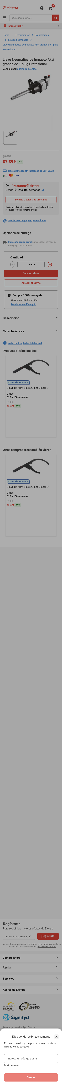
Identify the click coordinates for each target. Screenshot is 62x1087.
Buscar (31, 1077)
